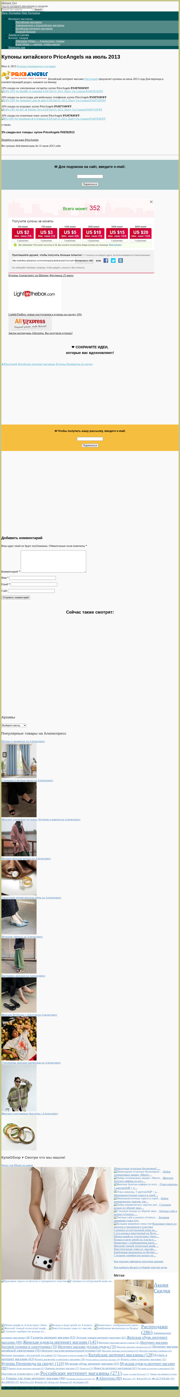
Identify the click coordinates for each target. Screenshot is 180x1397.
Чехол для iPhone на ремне (17, 1165)
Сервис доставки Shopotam (136, 1374)
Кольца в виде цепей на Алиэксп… (135, 1239)
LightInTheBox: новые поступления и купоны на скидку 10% (45, 314)
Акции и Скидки (18, 34)
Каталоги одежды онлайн (73, 1355)
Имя (5, 577)
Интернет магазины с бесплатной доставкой (29, 1355)
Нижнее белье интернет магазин (26, 1368)
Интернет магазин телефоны (155, 1350)
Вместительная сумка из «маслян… (135, 1249)
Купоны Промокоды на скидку (74, 364)
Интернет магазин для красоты (134, 1347)
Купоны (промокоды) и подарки (36, 66)
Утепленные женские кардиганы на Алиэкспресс (31, 1062)
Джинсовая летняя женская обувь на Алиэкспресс (31, 897)
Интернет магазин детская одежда (87, 1346)
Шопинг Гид (9, 2)
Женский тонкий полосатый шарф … (136, 1245)
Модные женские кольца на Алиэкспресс (26, 858)
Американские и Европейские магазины (39, 25)
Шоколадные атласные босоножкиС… (137, 1168)
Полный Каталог (25, 31)
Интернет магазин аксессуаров (119, 1342)
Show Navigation (11, 12)
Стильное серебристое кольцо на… (135, 1255)
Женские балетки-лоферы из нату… (143, 1179)
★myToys (27, 1382)
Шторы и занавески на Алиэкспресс (23, 741)
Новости (86, 1368)
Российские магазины (28, 22)
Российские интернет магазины (81, 1373)
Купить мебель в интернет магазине (103, 1359)
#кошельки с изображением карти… (135, 1242)
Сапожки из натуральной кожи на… (136, 1230)
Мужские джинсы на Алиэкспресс (22, 936)
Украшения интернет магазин (80, 1379)
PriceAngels (91, 78)
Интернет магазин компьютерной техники (71, 1350)
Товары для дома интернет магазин (35, 1378)
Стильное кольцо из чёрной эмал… (142, 1206)
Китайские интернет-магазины (34, 28)
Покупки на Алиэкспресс (20, 1374)
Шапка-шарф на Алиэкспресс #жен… (136, 1236)
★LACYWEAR (163, 1378)
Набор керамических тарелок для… (141, 1200)
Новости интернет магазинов (115, 1368)
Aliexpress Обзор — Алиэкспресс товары (40, 41)
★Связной (66, 1382)
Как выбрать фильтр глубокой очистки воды (140, 1267)
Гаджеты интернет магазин (53, 1337)
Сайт (4, 590)
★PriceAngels (9, 364)
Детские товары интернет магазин (101, 1337)
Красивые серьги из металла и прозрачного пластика (145, 1225)
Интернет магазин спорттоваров (120, 1351)
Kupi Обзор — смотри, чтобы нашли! (37, 44)
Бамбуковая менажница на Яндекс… (136, 1252)
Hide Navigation (31, 12)
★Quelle (41, 1382)
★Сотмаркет (80, 1382)
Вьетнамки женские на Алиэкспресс (23, 975)
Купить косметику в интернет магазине (60, 1359)
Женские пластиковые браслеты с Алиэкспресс (29, 1113)
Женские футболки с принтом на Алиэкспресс (29, 1014)
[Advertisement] (90, 396)
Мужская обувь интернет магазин (92, 1363)
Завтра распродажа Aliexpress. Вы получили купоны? (40, 333)
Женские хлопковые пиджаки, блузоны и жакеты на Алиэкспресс (41, 819)
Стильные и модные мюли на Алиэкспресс (27, 780)
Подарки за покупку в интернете (156, 1368)
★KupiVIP (143, 1378)
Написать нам (16, 47)
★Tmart (53, 1382)
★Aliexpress (109, 1378)
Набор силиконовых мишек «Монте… (142, 1173)
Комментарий (10, 571)
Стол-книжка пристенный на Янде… (136, 1233)
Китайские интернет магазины (36, 364)
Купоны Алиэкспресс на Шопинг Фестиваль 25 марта (40, 275)
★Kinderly (129, 1379)
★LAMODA (10, 1382)
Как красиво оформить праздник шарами (138, 1261)
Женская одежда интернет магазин (60, 1342)
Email (5, 584)
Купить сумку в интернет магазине (143, 1359)
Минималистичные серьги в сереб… (136, 1195)
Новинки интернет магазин (62, 1368)
